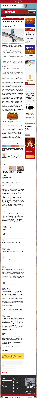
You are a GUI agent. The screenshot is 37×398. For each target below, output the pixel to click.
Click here (3, 143)
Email (2, 367)
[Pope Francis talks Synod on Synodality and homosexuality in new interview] (5, 168)
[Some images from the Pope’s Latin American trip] (30, 382)
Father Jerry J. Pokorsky (28, 32)
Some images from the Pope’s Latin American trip (30, 387)
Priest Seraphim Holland (7, 177)
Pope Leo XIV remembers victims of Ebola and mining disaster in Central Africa (30, 91)
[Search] (35, 10)
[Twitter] (32, 12)
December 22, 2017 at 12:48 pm (7, 316)
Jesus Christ (17, 149)
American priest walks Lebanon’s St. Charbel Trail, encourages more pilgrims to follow (30, 98)
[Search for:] (31, 10)
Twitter (2, 385)
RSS (2, 387)
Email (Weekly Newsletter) (4, 386)
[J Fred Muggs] (13, 385)
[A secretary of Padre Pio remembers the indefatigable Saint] (20, 168)
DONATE (18, 2)
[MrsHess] (13, 391)
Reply (4, 230)
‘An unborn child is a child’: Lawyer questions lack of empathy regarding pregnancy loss (30, 93)
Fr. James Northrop (7, 288)
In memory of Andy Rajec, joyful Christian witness (29, 41)
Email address (26, 128)
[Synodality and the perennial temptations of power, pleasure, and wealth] (12, 168)
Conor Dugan (27, 42)
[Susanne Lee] (13, 388)
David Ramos (27, 36)
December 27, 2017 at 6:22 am (8, 227)
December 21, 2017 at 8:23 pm (7, 240)
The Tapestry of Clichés (28, 31)
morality (21, 149)
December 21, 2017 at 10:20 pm (7, 249)
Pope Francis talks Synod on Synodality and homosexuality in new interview (5, 172)
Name (2, 365)
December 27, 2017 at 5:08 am (7, 334)
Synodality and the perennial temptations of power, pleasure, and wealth (12, 172)
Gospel (3, 149)
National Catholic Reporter (14, 47)
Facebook (3, 384)
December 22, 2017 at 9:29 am (7, 267)
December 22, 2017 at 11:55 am (7, 289)
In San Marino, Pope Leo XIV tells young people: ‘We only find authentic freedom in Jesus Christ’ (29, 35)
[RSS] (34, 12)
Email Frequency (27, 132)
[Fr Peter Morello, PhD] (13, 378)
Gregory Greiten (7, 149)
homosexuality (13, 149)
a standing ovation (16, 45)
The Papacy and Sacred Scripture (29, 38)
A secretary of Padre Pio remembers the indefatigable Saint (20, 172)
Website (3, 369)
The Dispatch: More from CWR (30, 29)
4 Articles (17, 153)
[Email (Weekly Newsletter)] (33, 12)
